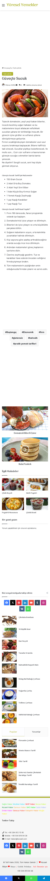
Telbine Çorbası (25, 702)
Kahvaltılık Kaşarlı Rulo (28, 665)
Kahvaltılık (17, 68)
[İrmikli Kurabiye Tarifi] (9, 788)
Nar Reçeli (23, 641)
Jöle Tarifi (23, 761)
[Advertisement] (25, 39)
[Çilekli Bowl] (37, 504)
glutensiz (18, 338)
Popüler (13, 732)
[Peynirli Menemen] (13, 504)
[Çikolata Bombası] (9, 621)
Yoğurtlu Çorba (25, 691)
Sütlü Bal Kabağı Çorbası (29, 714)
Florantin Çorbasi (26, 740)
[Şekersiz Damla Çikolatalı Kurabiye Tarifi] (9, 776)
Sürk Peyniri (31, 493)
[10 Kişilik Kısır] (9, 633)
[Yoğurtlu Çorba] (9, 694)
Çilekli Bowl (31, 512)
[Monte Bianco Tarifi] (9, 753)
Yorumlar (36, 732)
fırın (42, 332)
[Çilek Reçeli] (13, 484)
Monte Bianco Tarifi (27, 750)
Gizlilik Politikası (24, 866)
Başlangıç (12, 332)
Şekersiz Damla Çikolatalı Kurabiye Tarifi (30, 774)
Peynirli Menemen (10, 512)
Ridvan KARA (10, 85)
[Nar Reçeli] (9, 645)
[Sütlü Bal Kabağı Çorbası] (9, 718)
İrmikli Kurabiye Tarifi (28, 784)
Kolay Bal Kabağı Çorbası (29, 679)
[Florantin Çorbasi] (9, 743)
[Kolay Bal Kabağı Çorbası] (9, 683)
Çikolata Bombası (26, 617)
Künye (13, 866)
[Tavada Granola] (9, 657)
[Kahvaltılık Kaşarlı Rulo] (9, 668)
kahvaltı (33, 338)
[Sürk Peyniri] (37, 484)
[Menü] (3, 6)
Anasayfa (8, 68)
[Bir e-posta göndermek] (16, 85)
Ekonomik (28, 332)
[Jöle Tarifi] (9, 764)
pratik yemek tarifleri (25, 343)
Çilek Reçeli (7, 493)
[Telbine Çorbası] (9, 706)
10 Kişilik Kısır (25, 629)
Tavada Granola (25, 653)
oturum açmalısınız (28, 528)
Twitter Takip (8, 820)
